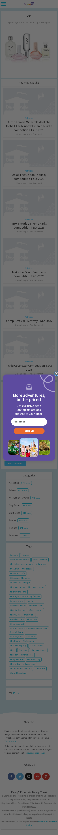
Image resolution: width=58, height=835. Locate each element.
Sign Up (29, 431)
